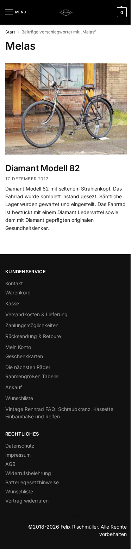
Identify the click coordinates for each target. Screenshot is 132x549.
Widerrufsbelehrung (28, 473)
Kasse (12, 303)
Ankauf (13, 387)
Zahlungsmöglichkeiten (31, 325)
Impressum (18, 455)
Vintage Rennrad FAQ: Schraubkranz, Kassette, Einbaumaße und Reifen (60, 412)
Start (10, 32)
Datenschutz (19, 446)
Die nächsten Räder (27, 367)
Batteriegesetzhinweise (32, 482)
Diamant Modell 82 (42, 168)
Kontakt (14, 283)
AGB (10, 464)
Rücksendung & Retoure (33, 336)
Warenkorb (18, 292)
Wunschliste (19, 398)
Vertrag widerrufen (27, 501)
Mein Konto (18, 347)
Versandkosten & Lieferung (36, 314)
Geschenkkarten (24, 356)
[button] (121, 12)
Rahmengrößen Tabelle (31, 376)
